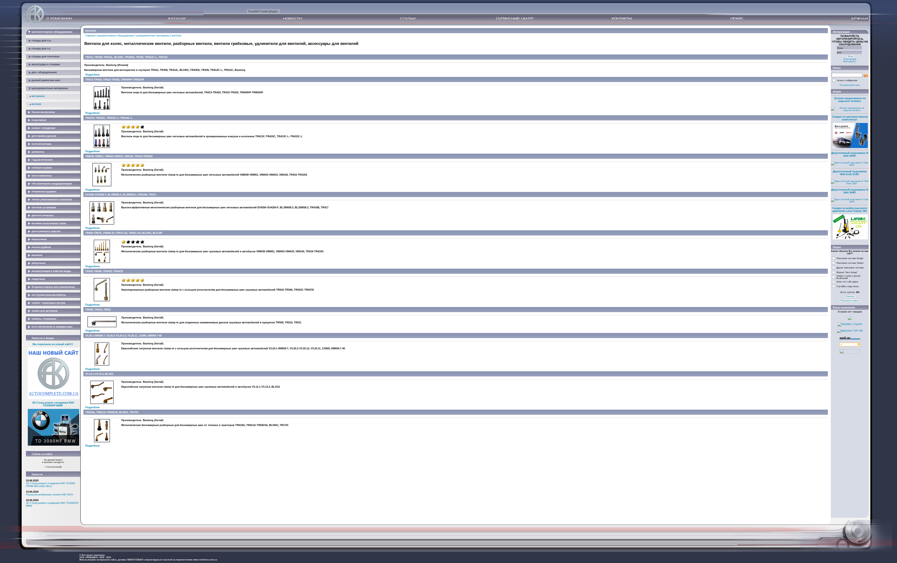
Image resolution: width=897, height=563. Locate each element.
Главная (90, 35)
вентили (36, 104)
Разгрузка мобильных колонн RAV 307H (49, 494)
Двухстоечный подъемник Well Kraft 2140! (850, 173)
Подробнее (92, 74)
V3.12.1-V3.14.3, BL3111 (99, 373)
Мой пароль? (849, 61)
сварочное (38, 279)
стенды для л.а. (41, 40)
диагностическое (42, 215)
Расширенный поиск (850, 85)
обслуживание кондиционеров (52, 183)
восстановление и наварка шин (52, 326)
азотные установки (44, 207)
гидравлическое (42, 159)
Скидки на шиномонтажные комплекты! (850, 118)
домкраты (38, 151)
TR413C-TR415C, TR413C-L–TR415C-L (108, 117)
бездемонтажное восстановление (53, 286)
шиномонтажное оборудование (52, 31)
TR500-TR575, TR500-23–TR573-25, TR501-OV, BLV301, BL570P (123, 232)
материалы (38, 96)
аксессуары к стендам (46, 64)
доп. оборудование (44, 72)
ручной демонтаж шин (46, 80)
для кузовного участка (46, 231)
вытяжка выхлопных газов (49, 223)
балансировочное (43, 112)
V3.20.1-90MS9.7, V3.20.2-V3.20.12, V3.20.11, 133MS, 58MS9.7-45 (123, 335)
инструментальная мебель (49, 294)
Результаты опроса (849, 301)
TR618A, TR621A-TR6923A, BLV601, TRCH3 (111, 412)
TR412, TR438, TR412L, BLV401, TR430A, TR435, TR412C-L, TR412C (126, 57)
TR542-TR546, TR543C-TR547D (104, 271)
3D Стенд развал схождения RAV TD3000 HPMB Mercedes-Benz (50, 484)
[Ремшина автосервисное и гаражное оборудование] (36, 21)
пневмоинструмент (44, 191)
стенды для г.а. (41, 48)
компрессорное (42, 167)
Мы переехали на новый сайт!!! (52, 344)
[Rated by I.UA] (850, 352)
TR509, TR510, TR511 (98, 309)
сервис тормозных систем (48, 302)
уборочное (39, 263)
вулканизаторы (41, 143)
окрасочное (39, 239)
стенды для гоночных (46, 56)
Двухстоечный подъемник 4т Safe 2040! (850, 154)
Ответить (849, 296)
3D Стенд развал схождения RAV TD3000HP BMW (53, 404)
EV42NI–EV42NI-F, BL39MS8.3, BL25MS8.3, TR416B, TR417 (120, 194)
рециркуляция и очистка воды (51, 271)
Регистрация (850, 59)
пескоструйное (41, 247)
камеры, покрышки (44, 318)
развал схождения (43, 127)
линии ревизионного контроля (52, 199)
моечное (37, 255)
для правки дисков (44, 135)
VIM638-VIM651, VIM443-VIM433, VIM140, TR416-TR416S (119, 156)
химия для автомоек (45, 310)
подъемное (39, 120)
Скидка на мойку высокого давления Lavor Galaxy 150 (849, 209)
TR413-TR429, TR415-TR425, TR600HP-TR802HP (114, 79)
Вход (850, 56)
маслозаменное (42, 175)
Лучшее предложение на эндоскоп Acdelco (850, 99)
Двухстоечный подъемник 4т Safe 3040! (850, 191)
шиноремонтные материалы (50, 88)
